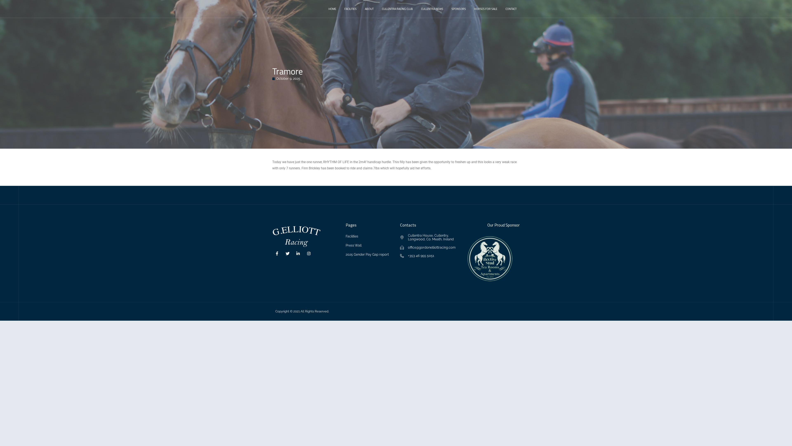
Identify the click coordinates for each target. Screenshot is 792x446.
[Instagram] (309, 253)
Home (332, 9)
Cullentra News (432, 9)
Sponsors (458, 9)
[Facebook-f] (277, 253)
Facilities (350, 9)
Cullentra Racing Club (397, 9)
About (369, 9)
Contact (511, 9)
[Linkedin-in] (298, 253)
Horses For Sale (485, 9)
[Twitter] (287, 253)
